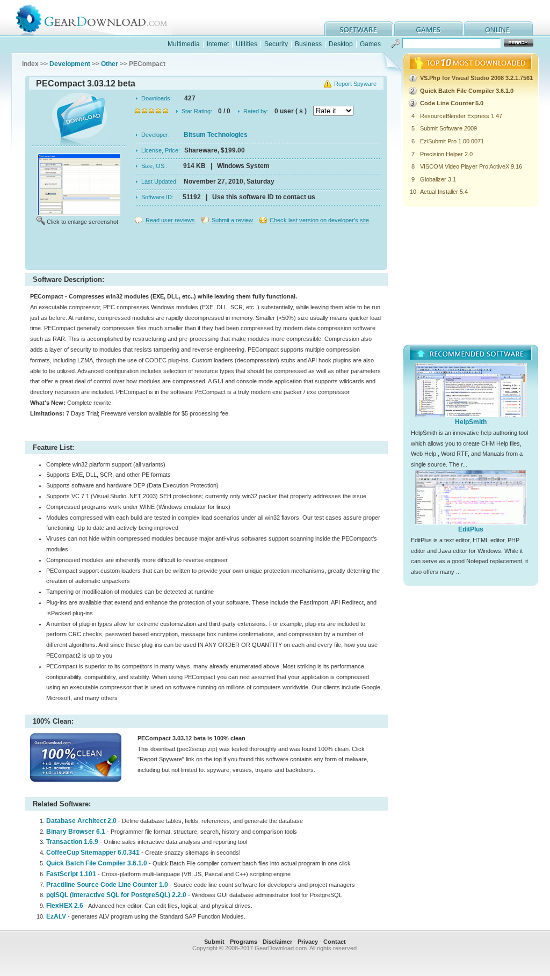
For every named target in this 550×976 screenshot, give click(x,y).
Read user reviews (170, 220)
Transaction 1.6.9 (72, 842)
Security (276, 44)
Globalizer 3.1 (438, 179)
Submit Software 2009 (448, 128)
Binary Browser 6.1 (75, 831)
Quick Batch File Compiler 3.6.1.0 (96, 863)
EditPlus (470, 529)
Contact (334, 941)
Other (109, 64)
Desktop (341, 44)
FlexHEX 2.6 (64, 905)
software (358, 28)
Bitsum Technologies (216, 135)
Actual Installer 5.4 (444, 191)
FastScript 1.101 (71, 874)
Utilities (246, 44)
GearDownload (99, 18)
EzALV (57, 916)
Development (69, 64)
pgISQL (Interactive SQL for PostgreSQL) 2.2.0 (116, 895)
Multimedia (184, 44)
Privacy (308, 941)
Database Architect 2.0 (81, 821)
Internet (218, 44)
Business (308, 44)
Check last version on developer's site (319, 220)
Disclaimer (277, 941)
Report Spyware (355, 84)
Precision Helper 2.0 (446, 154)
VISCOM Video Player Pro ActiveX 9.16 (471, 166)
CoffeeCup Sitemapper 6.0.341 (93, 852)
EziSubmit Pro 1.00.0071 (452, 141)
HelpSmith (471, 422)
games (428, 28)
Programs (243, 941)
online (498, 28)
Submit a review (232, 220)
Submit (214, 941)
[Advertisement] (206, 249)
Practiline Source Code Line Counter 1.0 (107, 884)
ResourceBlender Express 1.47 (461, 116)
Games (370, 44)
